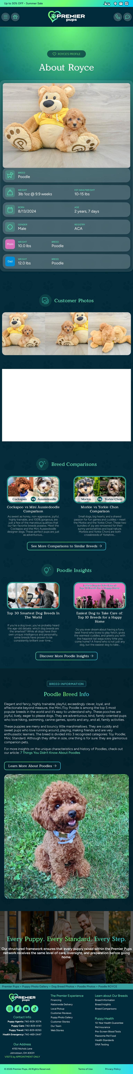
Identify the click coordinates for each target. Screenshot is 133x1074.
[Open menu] (5, 17)
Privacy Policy (113, 1069)
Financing (56, 1000)
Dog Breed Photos (62, 986)
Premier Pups (10, 986)
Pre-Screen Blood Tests (108, 1031)
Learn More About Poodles (30, 766)
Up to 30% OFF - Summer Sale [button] (23, 3)
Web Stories (57, 1030)
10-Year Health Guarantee (109, 1022)
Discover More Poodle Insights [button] (64, 656)
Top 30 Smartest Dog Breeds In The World (33, 615)
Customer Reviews (61, 1013)
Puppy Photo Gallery (35, 986)
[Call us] (118, 17)
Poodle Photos (86, 986)
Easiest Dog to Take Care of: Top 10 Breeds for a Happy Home (99, 617)
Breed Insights (103, 1004)
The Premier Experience (67, 996)
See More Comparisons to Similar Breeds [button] (64, 546)
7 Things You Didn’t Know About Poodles (50, 753)
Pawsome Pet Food (105, 1035)
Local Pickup (57, 1008)
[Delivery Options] (107, 3)
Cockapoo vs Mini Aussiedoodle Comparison (33, 509)
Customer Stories (60, 1021)
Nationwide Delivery (62, 1004)
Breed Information (105, 1000)
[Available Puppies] (15, 17)
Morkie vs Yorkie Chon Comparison (99, 509)
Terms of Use (85, 1069)
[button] (115, 3)
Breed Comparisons (106, 1008)
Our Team (56, 1026)
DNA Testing (102, 1044)
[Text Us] (127, 17)
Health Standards (104, 1040)
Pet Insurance (102, 1027)
